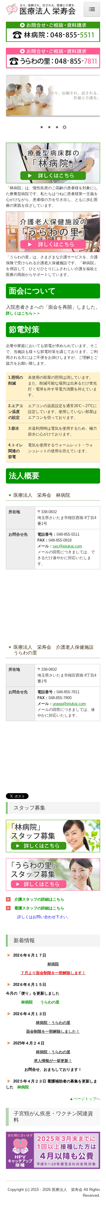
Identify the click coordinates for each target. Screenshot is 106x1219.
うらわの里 (49, 1002)
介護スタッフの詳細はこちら (39, 899)
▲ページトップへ (84, 1099)
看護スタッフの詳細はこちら (39, 908)
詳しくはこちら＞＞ (23, 313)
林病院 (27, 1002)
